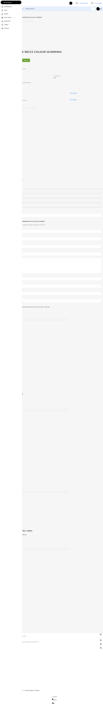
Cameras (8, 668)
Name (8, 290)
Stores (7, 675)
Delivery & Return (10, 688)
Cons (7, 283)
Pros (7, 276)
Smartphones (9, 659)
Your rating (10, 228)
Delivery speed (10, 249)
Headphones (9, 670)
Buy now (26, 60)
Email (8, 298)
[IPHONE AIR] (37, 440)
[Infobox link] (54, 634)
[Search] (70, 3)
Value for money (10, 234)
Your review (10, 257)
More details (73, 93)
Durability (8, 241)
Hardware (8, 665)
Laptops (8, 662)
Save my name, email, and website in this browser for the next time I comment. (28, 307)
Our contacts (9, 678)
